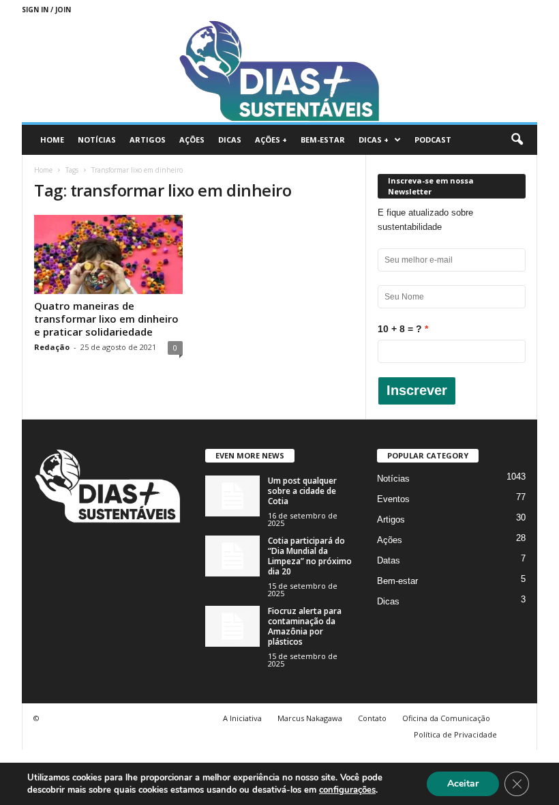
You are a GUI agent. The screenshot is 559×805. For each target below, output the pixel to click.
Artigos (148, 139)
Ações (192, 139)
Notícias (97, 139)
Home (52, 139)
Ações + (271, 139)
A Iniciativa (242, 718)
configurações (347, 790)
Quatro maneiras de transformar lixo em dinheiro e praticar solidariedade (106, 318)
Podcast (432, 139)
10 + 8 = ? (400, 328)
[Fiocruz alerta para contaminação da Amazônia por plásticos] (232, 626)
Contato (372, 718)
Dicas (229, 139)
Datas (388, 560)
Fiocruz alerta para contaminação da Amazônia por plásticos (305, 626)
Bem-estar (323, 139)
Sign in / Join (46, 9)
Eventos (393, 499)
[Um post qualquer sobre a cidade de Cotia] (232, 495)
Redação (52, 347)
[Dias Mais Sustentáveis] (279, 71)
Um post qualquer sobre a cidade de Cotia (302, 491)
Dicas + (374, 139)
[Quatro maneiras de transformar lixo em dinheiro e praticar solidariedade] (108, 254)
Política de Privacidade (455, 734)
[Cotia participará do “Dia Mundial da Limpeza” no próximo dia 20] (232, 556)
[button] (517, 140)
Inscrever (417, 390)
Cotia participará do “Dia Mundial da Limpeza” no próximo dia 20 (310, 556)
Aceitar (463, 783)
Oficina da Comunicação (446, 718)
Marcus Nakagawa (309, 718)
